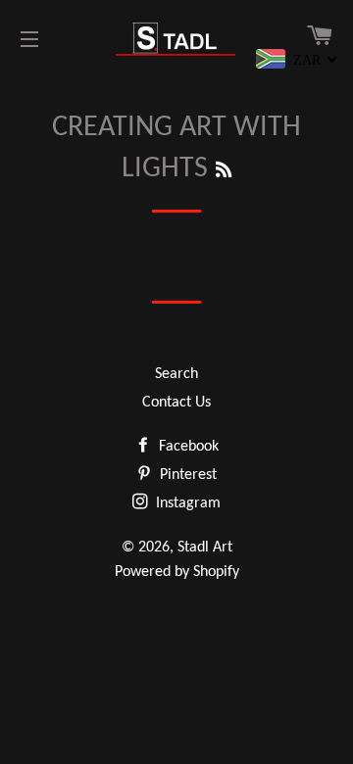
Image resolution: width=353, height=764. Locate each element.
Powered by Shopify (177, 572)
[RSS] (223, 172)
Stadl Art (204, 547)
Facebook (187, 446)
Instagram (186, 503)
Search (176, 374)
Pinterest (186, 475)
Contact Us (176, 402)
